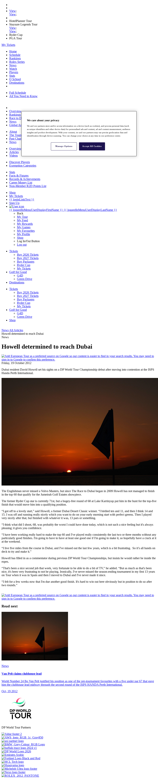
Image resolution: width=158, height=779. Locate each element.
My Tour (22, 216)
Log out (22, 244)
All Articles (16, 330)
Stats (12, 75)
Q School (15, 79)
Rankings (15, 58)
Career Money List (20, 182)
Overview (15, 111)
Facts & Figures (19, 175)
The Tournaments (20, 135)
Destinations (16, 82)
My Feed (22, 220)
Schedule (14, 54)
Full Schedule (17, 92)
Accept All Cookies (92, 146)
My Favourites (26, 230)
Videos (13, 155)
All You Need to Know (23, 96)
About (13, 131)
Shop (20, 237)
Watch (13, 68)
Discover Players (19, 162)
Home (13, 51)
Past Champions (19, 138)
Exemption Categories (22, 165)
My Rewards (25, 223)
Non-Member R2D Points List (27, 186)
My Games (23, 227)
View (12, 11)
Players (13, 72)
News (12, 65)
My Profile (23, 234)
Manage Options (63, 146)
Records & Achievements (24, 179)
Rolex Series (17, 61)
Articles (14, 152)
